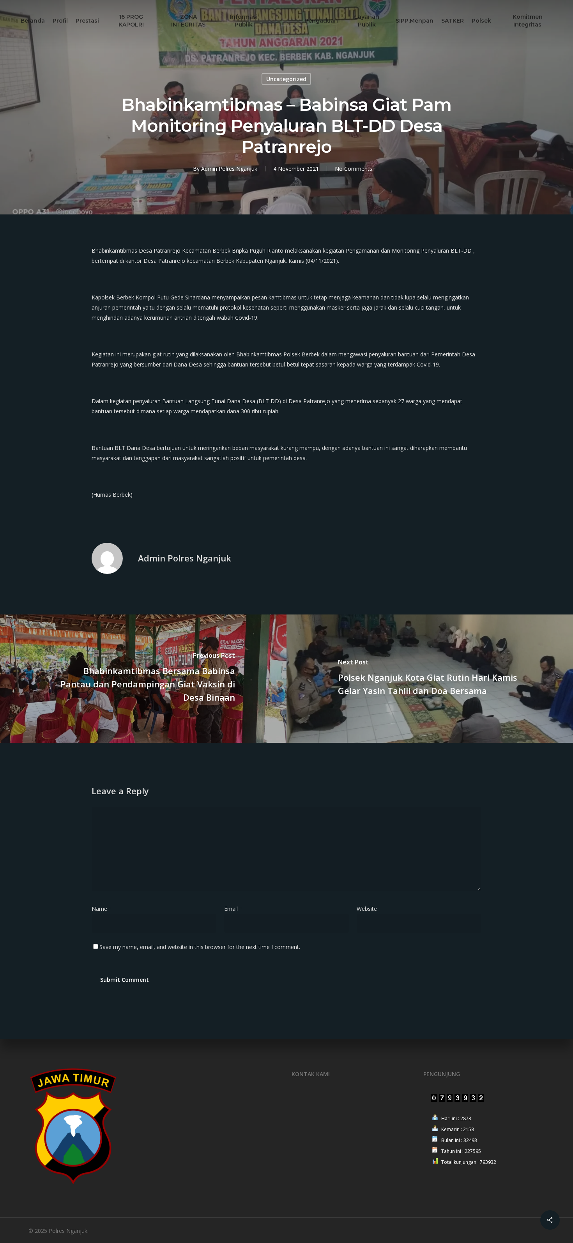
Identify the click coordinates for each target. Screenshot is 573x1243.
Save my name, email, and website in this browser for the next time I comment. (199, 947)
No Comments (353, 168)
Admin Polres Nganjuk (229, 168)
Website (367, 908)
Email (233, 908)
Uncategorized (286, 79)
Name (102, 908)
